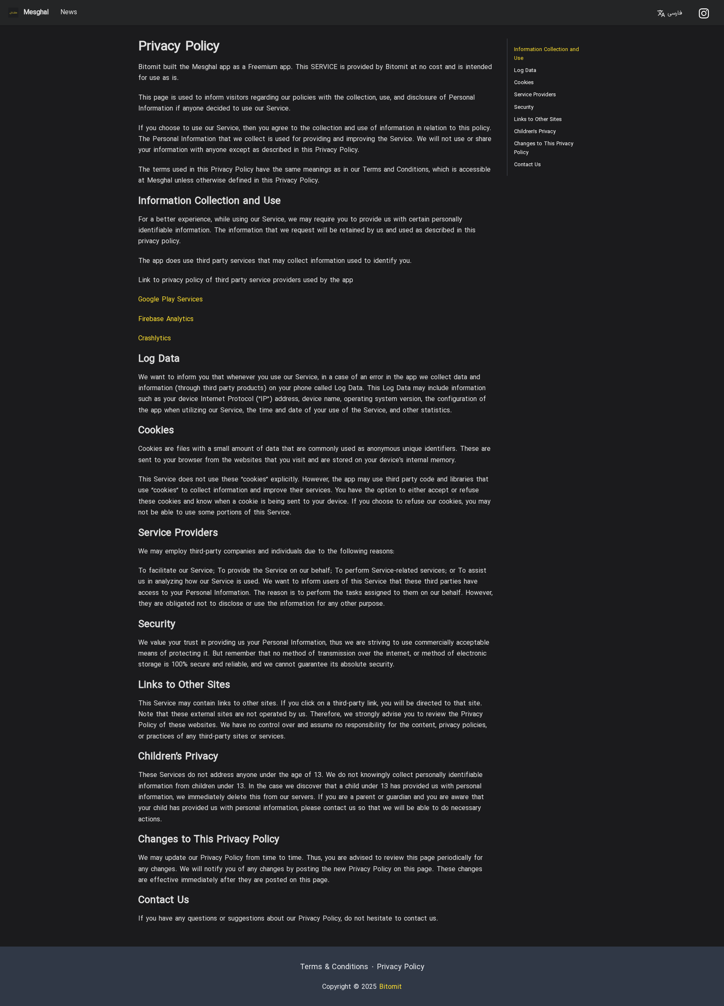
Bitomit (390, 987)
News (68, 13)
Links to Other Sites (538, 119)
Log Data (525, 71)
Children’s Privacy (535, 132)
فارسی (673, 13)
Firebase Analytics (166, 319)
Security (523, 107)
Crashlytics (154, 339)
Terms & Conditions (334, 967)
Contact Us (527, 165)
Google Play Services (170, 300)
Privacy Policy (400, 967)
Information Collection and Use (546, 54)
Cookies (524, 83)
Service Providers (535, 95)
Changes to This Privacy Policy (543, 148)
